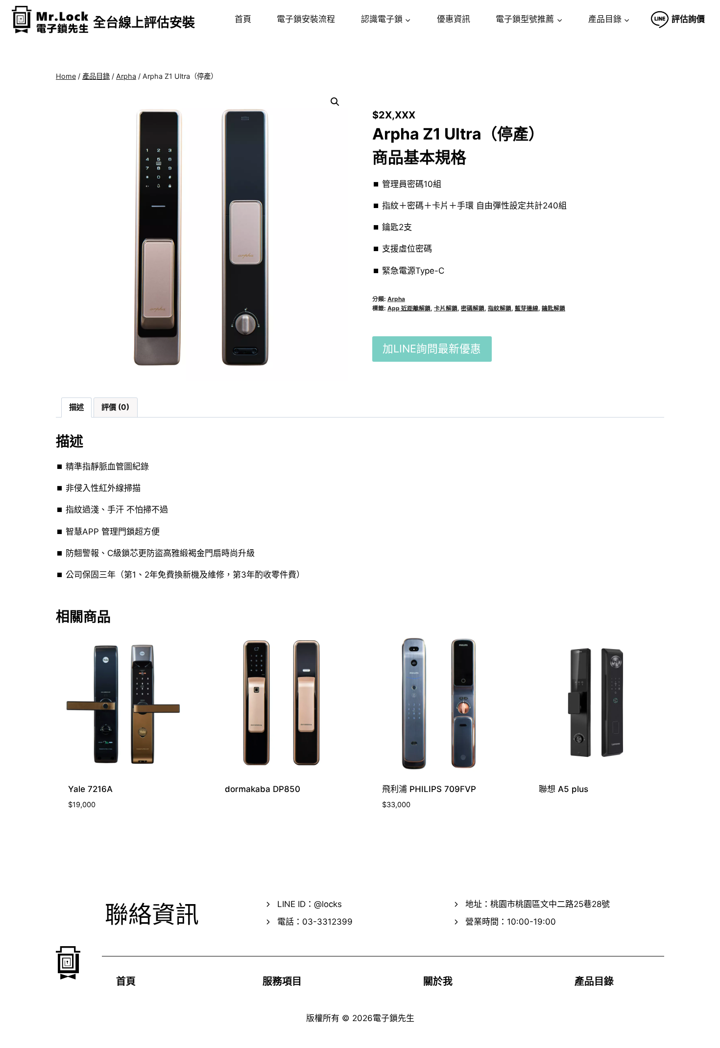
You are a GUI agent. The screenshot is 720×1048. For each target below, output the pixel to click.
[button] (335, 102)
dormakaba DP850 (262, 789)
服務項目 (282, 981)
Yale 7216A (90, 789)
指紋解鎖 (499, 308)
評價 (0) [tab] (115, 407)
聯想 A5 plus (563, 789)
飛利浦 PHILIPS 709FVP (429, 789)
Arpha (396, 299)
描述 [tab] (76, 407)
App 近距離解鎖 (409, 308)
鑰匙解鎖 (553, 308)
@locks (328, 904)
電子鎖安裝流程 (306, 19)
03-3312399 (327, 922)
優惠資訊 (453, 19)
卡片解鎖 (445, 308)
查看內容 (239, 820)
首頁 (243, 19)
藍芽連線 (526, 308)
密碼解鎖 (472, 308)
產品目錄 (594, 981)
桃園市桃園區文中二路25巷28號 (550, 904)
